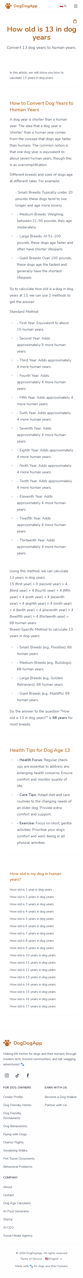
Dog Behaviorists (15, 1126)
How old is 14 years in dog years (33, 984)
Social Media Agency (17, 1235)
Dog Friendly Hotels (17, 1105)
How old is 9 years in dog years (32, 948)
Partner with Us (56, 1105)
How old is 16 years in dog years (33, 999)
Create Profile (13, 1097)
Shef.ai (7, 1219)
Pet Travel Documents (19, 1158)
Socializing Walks (15, 1150)
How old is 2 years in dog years (32, 897)
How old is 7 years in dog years (32, 933)
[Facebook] (27, 1075)
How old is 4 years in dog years (32, 911)
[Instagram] (6, 1075)
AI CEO (8, 1227)
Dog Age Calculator (17, 1203)
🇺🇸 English (52, 1259)
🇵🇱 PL (63, 6)
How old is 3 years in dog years (32, 904)
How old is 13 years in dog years (33, 977)
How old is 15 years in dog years (33, 992)
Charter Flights (13, 1142)
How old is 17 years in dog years (33, 1006)
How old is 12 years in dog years (33, 970)
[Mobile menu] (76, 6)
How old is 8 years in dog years (32, 940)
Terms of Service (31, 1259)
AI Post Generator (16, 1211)
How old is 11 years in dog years (33, 962)
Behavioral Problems (17, 1166)
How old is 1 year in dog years (31, 889)
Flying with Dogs (15, 1134)
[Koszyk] (75, 21)
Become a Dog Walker (61, 1097)
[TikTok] (17, 1075)
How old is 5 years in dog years (32, 919)
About (7, 1187)
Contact (8, 1195)
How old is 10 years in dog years (33, 955)
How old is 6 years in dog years (32, 926)
